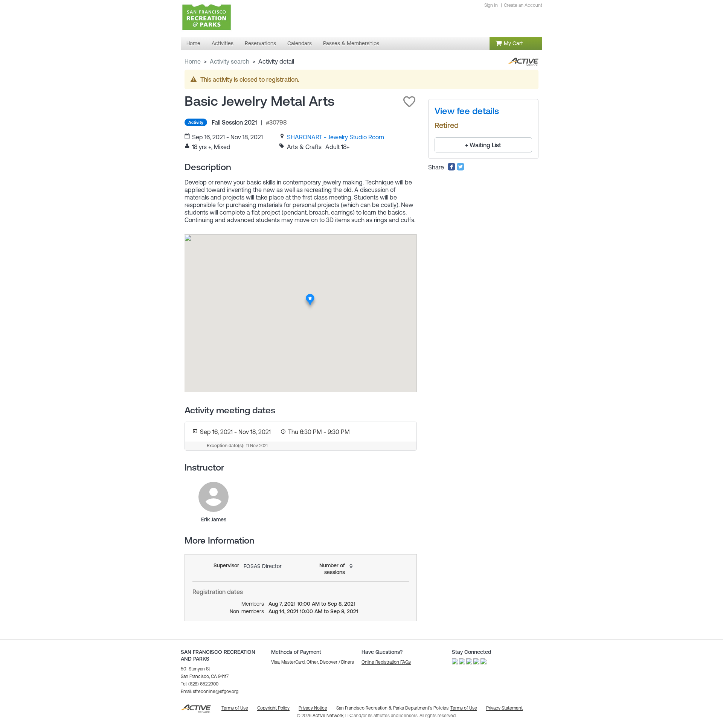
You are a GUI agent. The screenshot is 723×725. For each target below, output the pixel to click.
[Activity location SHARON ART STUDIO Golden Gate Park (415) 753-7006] (310, 296)
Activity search (229, 61)
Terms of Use (463, 708)
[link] (335, 137)
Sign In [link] (491, 5)
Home (193, 61)
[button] (409, 102)
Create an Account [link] (523, 5)
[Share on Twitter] (460, 168)
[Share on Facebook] (451, 168)
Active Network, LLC (333, 715)
